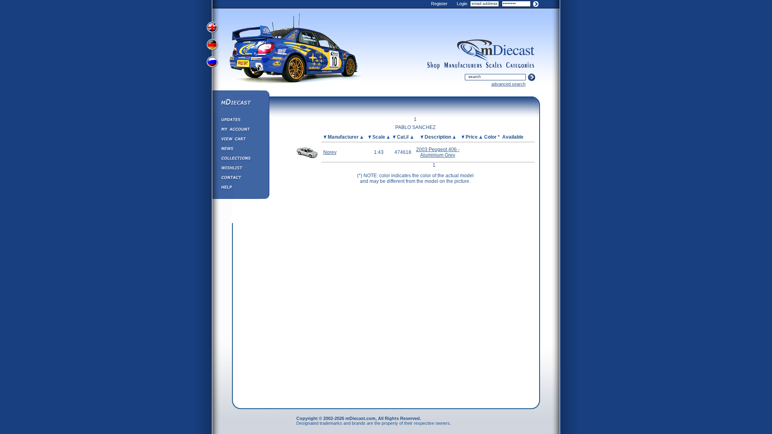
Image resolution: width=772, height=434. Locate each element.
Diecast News (240, 149)
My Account (240, 130)
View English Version (213, 27)
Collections (240, 159)
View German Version (213, 45)
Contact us (240, 178)
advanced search (508, 84)
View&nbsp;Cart (240, 140)
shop (433, 65)
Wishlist (240, 169)
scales (494, 65)
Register (439, 3)
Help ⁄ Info (240, 188)
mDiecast (240, 103)
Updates (240, 121)
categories (520, 65)
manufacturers (463, 65)
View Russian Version (213, 63)
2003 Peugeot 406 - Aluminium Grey (438, 152)
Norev (330, 152)
